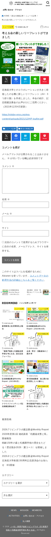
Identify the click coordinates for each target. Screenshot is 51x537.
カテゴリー (8, 475)
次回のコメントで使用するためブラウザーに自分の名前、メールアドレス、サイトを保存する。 (25, 246)
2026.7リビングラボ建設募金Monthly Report (25, 429)
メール (7, 213)
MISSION (24, 510)
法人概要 (26, 521)
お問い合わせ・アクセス (12, 10)
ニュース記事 (31, 16)
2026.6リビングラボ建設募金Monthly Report (25, 456)
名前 (6, 199)
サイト (5, 228)
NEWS (14, 510)
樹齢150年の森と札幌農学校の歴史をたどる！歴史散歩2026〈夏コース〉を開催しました (24, 447)
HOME (6, 16)
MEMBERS (37, 510)
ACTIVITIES (14, 516)
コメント (8, 166)
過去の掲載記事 (17, 16)
